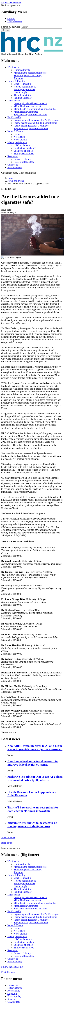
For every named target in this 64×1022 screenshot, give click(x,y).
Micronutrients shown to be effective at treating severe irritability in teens (32, 824)
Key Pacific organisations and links (31, 128)
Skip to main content (11, 2)
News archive (20, 139)
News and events (15, 180)
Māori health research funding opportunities (35, 109)
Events (17, 134)
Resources (12, 156)
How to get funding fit (25, 86)
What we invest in (22, 84)
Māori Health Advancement (27, 106)
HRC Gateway (14, 21)
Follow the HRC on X (12, 966)
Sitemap (11, 999)
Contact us (12, 164)
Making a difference (17, 142)
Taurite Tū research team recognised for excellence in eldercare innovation (32, 809)
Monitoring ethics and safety (27, 75)
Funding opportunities (24, 89)
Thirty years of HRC (24, 153)
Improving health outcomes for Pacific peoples (36, 120)
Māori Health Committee (26, 111)
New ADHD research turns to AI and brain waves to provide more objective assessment (34, 747)
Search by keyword (10, 26)
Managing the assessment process (30, 72)
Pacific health (14, 117)
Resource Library (22, 159)
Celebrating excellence (25, 148)
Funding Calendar (22, 97)
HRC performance (23, 145)
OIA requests (13, 1001)
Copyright (12, 993)
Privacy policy (14, 996)
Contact (11, 18)
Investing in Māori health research (30, 103)
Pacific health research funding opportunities (35, 123)
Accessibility (13, 990)
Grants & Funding (16, 81)
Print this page (8, 972)
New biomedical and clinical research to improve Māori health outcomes (32, 763)
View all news (8, 837)
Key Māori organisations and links (30, 114)
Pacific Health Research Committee (31, 125)
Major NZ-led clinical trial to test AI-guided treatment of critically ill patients (35, 778)
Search (5, 30)
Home (10, 178)
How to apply (20, 92)
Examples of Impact (23, 150)
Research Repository (24, 162)
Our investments (22, 70)
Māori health (13, 100)
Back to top (7, 842)
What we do (13, 67)
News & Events (15, 131)
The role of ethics (22, 95)
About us (18, 78)
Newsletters (19, 136)
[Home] (32, 51)
